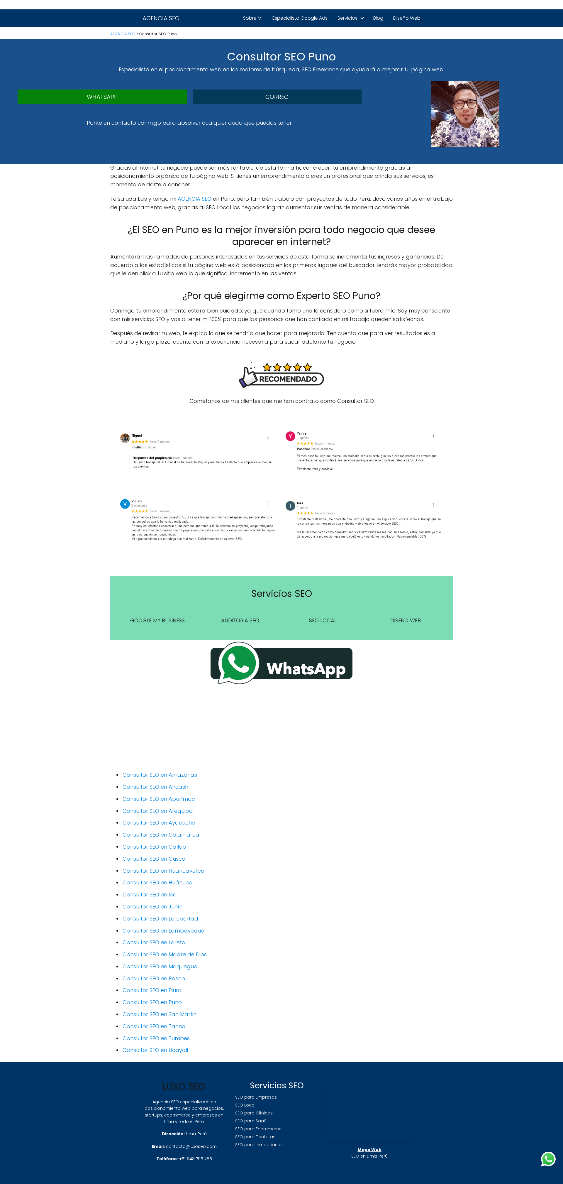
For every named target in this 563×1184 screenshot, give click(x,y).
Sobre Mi (252, 18)
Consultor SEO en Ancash (155, 787)
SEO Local (245, 1105)
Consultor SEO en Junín (152, 906)
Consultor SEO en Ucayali (155, 1050)
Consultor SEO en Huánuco (157, 882)
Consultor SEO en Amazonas (160, 774)
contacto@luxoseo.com (191, 1146)
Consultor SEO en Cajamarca (161, 834)
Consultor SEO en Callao (154, 846)
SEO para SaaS (250, 1121)
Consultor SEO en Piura (152, 990)
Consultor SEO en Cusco (154, 858)
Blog (378, 18)
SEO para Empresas (256, 1097)
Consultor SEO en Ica (150, 894)
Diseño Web (406, 18)
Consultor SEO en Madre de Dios (165, 954)
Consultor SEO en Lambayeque (163, 930)
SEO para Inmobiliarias (259, 1145)
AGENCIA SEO (161, 18)
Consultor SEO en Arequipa (158, 811)
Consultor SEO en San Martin (159, 1014)
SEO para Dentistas (255, 1137)
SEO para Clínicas (254, 1113)
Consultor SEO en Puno (152, 1002)
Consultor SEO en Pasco (154, 978)
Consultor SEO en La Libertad (160, 918)
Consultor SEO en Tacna (154, 1026)
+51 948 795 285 (195, 1159)
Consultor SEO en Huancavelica (164, 870)
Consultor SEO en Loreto (154, 942)
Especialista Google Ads (300, 18)
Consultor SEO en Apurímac (159, 799)
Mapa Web (369, 1150)
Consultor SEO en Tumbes (156, 1038)
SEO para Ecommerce (258, 1129)
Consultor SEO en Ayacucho (159, 822)
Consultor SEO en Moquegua (160, 966)
